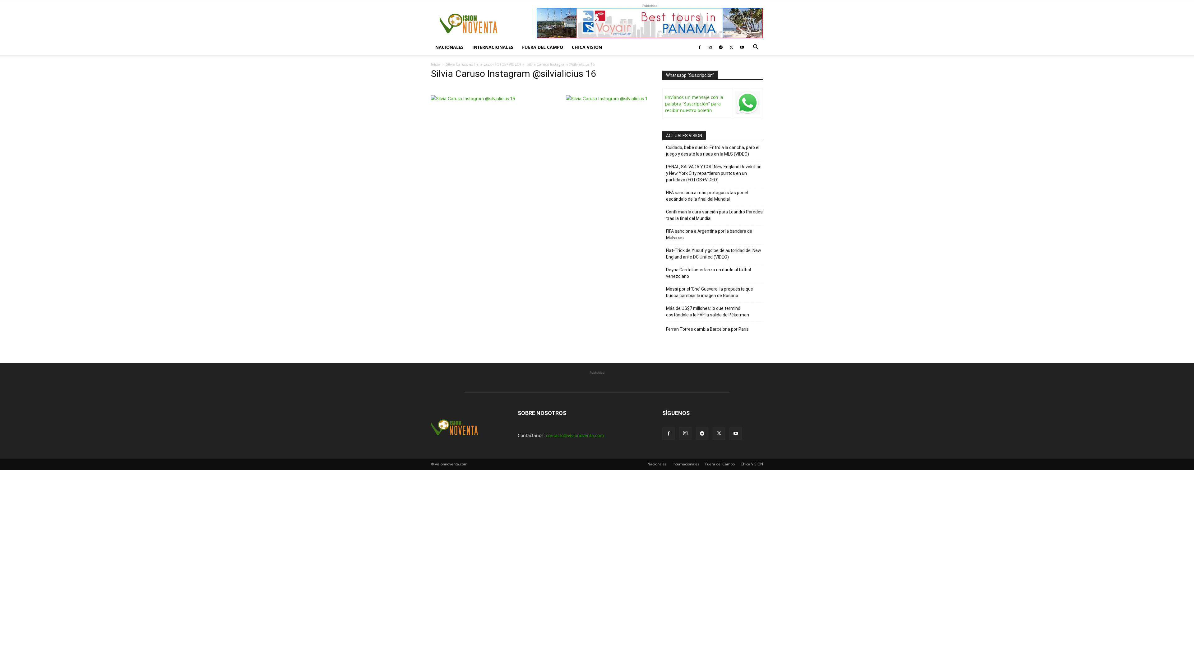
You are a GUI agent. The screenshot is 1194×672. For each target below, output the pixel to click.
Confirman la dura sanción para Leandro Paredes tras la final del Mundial (714, 215)
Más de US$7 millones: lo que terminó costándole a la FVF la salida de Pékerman (707, 311)
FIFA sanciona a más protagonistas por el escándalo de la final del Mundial (707, 196)
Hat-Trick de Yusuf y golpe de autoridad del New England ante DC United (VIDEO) (713, 253)
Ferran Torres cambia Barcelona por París (707, 329)
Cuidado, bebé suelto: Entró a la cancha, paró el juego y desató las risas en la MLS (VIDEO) (712, 150)
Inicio (435, 64)
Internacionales (492, 47)
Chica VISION (587, 47)
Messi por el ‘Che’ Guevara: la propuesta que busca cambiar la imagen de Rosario (709, 292)
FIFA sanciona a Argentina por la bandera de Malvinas (709, 234)
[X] (731, 47)
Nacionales (449, 47)
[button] (755, 48)
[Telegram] (720, 47)
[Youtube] (742, 47)
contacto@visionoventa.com (575, 435)
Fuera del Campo (542, 47)
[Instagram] (710, 47)
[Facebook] (699, 47)
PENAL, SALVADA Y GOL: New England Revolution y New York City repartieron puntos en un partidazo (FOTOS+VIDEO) (713, 173)
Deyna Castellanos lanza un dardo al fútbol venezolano (708, 273)
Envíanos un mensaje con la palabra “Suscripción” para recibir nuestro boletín (694, 103)
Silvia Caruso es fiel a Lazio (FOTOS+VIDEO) (483, 64)
